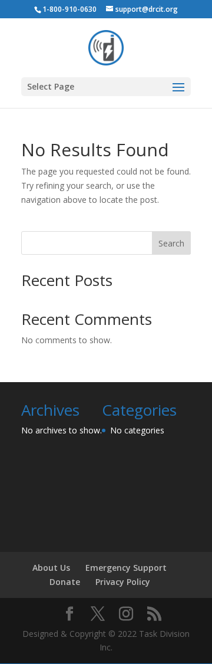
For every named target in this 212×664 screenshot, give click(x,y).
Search (171, 243)
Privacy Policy (122, 581)
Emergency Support (126, 567)
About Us (51, 567)
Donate (64, 581)
